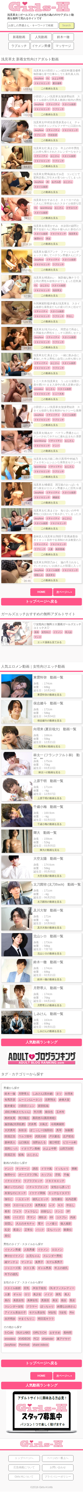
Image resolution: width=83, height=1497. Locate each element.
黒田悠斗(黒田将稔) (44, 1118)
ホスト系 (29, 1268)
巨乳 (26, 1288)
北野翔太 (50, 1099)
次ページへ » (64, 592)
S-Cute (9, 1332)
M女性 (52, 1312)
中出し (70, 1205)
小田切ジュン (27, 1105)
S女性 (62, 1312)
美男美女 (40, 1205)
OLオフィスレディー (62, 1288)
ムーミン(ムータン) (30, 1099)
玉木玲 (60, 1111)
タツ (59, 1093)
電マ (40, 1223)
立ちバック (53, 1229)
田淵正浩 (10, 1136)
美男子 (39, 1262)
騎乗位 (68, 1229)
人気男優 (29, 1249)
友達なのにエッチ (15, 1193)
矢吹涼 (23, 1130)
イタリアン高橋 (30, 1148)
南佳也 (49, 1111)
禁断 (74, 1168)
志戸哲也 (68, 1136)
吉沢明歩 (10, 1318)
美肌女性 (18, 1300)
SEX (7, 1205)
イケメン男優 (13, 1249)
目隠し (9, 1223)
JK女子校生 (39, 1288)
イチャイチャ (13, 1180)
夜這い (17, 1229)
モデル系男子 (54, 1262)
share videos (40, 1344)
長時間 (67, 1332)
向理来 (69, 1093)
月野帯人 (24, 1093)
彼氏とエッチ (40, 1199)
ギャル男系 (44, 1268)
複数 (7, 1217)
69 (51, 1217)
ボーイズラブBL (28, 1174)
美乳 (58, 1294)
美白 (7, 1300)
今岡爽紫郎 (57, 1124)
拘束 (72, 1217)
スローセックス (22, 1205)
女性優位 (57, 1199)
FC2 (36, 1338)
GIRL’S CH (39, 1332)
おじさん (32, 1154)
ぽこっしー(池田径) (41, 1130)
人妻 (7, 1294)
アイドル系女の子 (15, 1312)
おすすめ (55, 1332)
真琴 (59, 1130)
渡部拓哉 (43, 1105)
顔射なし (46, 1211)
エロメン (57, 1249)
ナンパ (9, 1168)
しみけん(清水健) (43, 1093)
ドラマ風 (46, 1168)
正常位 (29, 1229)
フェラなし (31, 1211)
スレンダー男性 (52, 1255)
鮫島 (21, 1154)
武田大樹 (40, 1136)
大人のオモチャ (25, 1223)
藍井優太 (10, 1105)
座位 (7, 1235)
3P (68, 1211)
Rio (72, 1312)
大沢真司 (10, 1130)
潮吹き (42, 1217)
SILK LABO (23, 1332)
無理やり (10, 1174)
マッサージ (22, 1168)
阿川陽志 (24, 1118)
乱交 (7, 1229)
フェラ (17, 1211)
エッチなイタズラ (59, 1193)
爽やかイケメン (14, 1255)
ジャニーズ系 (13, 1268)
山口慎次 (24, 1142)
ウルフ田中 (25, 1136)
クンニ (59, 1211)
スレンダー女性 (14, 1306)
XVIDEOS (24, 1338)
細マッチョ (11, 1262)
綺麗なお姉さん (66, 1306)
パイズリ (18, 1217)
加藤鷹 (69, 1130)
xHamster (48, 1338)
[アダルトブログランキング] (41, 1064)
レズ (51, 1205)
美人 (67, 1294)
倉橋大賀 (64, 1099)
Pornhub (24, 1344)
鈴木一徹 (10, 1093)
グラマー (32, 1306)
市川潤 (38, 1111)
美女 (55, 1300)
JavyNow (10, 1344)
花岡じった (11, 1148)
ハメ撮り (51, 1223)
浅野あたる (39, 1142)
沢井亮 (32, 1124)
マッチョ (26, 1262)
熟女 (72, 1300)
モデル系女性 (37, 1312)
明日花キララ (46, 1318)
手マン (31, 1217)
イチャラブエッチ (37, 1187)
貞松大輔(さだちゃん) (17, 1111)
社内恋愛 (71, 1199)
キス (60, 1205)
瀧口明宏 (54, 1142)
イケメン (43, 1249)
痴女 (63, 1300)
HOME (41, 592)
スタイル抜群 (13, 1288)
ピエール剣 (69, 1142)
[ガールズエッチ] (38, 9)
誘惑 (35, 1168)
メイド (48, 1294)
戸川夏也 (54, 1136)
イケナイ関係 (37, 1193)
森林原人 (10, 1142)
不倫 (66, 1174)
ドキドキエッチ (55, 1180)
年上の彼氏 (61, 1268)
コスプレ (61, 1217)
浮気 (57, 1174)
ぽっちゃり (47, 1306)
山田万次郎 (66, 1148)
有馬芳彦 (10, 1099)
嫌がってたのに (14, 1187)
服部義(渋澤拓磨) (15, 1124)
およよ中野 (49, 1148)
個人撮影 (65, 1223)
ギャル (17, 1294)
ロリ (27, 1294)
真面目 (45, 1300)
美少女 (37, 1294)
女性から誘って (60, 1187)
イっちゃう (61, 1168)
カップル (46, 1174)
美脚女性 (32, 1300)
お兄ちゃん (33, 1255)
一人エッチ (22, 1199)
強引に (9, 1199)
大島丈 (44, 1124)
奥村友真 (10, 1118)
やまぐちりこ (27, 1318)
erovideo (10, 1338)
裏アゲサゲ (63, 1338)
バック (40, 1229)
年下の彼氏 (11, 1274)
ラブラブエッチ (33, 1180)
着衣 (7, 1211)
